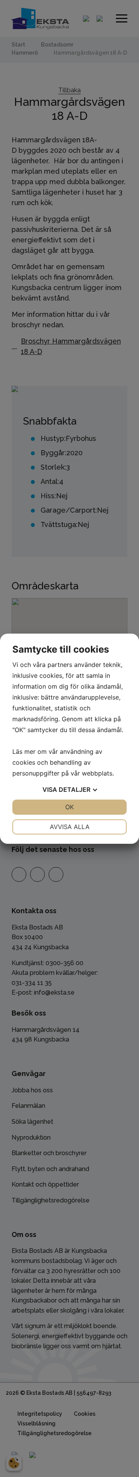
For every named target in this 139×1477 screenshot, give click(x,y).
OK (69, 807)
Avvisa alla (70, 827)
